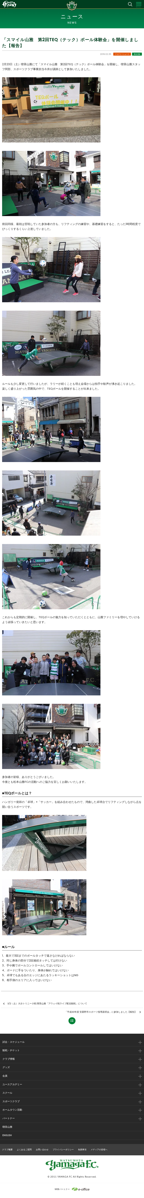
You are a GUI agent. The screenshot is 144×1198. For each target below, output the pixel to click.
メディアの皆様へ (99, 1149)
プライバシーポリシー (63, 1149)
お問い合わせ (42, 1149)
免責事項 (82, 1149)
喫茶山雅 (7, 1127)
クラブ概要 (7, 1149)
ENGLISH (7, 1135)
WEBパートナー (62, 1189)
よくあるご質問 (24, 1149)
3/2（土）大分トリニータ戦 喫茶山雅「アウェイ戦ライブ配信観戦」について (47, 1003)
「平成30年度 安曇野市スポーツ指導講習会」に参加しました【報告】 (101, 1012)
